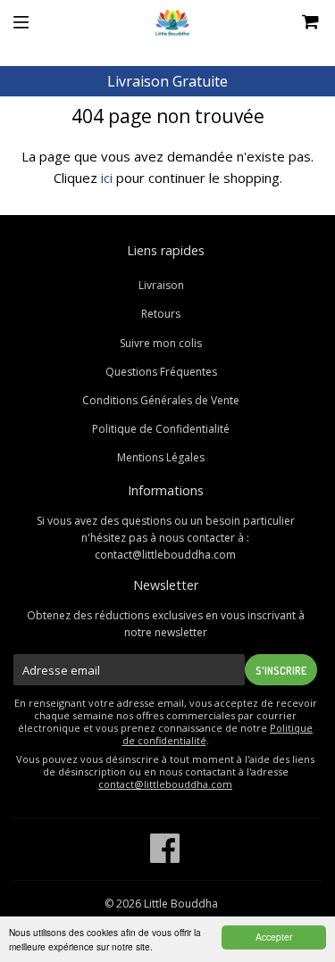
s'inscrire (280, 670)
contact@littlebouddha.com (165, 554)
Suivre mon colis (161, 343)
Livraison (161, 285)
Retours (160, 313)
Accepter (273, 936)
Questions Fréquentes (161, 371)
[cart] (286, 22)
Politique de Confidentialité (161, 428)
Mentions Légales (161, 457)
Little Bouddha (181, 903)
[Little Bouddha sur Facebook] (165, 857)
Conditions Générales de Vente (160, 400)
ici (107, 178)
